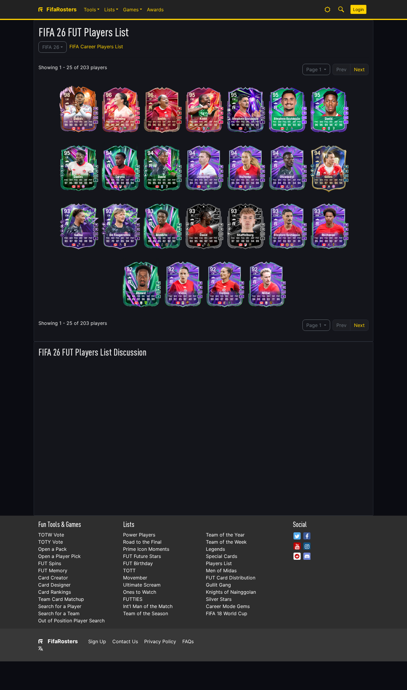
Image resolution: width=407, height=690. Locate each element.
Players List (219, 563)
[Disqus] (203, 434)
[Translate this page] (40, 649)
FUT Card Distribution (230, 578)
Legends (215, 549)
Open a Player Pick (59, 556)
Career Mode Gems (228, 606)
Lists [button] (109, 10)
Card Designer (54, 585)
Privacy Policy (160, 641)
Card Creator (53, 578)
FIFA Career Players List (96, 46)
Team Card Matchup (61, 599)
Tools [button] (90, 10)
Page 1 (314, 69)
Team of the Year (225, 535)
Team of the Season (145, 613)
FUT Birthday (138, 563)
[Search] (341, 9)
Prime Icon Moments (146, 549)
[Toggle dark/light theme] (327, 9)
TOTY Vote (50, 542)
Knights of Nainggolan (231, 592)
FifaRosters (63, 641)
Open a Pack (52, 549)
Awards (155, 10)
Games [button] (131, 10)
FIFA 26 (50, 47)
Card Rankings (54, 592)
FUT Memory (52, 570)
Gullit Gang (218, 585)
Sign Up (97, 641)
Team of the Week (226, 542)
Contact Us (125, 641)
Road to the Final (142, 542)
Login (358, 9)
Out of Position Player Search (71, 621)
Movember (135, 578)
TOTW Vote (51, 535)
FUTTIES (132, 599)
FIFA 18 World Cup (226, 613)
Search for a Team (59, 613)
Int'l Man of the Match (148, 606)
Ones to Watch (139, 592)
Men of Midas (221, 570)
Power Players (139, 535)
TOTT (129, 570)
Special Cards (221, 556)
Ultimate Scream (142, 585)
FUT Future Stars (142, 556)
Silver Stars (219, 599)
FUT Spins (49, 563)
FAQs (188, 641)
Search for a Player (59, 606)
